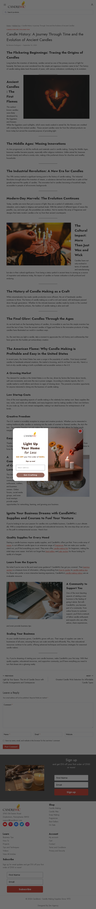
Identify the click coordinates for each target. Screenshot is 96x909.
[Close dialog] (80, 431)
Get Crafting (30, 475)
